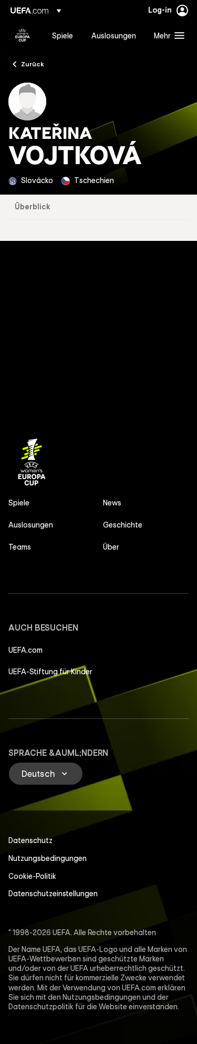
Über (111, 547)
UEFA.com (25, 650)
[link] (62, 35)
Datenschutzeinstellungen (53, 893)
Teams (19, 547)
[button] (166, 35)
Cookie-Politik (32, 876)
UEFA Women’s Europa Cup (22, 35)
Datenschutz (30, 840)
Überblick (32, 207)
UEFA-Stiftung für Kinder (50, 671)
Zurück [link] (32, 63)
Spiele (18, 503)
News (112, 503)
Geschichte (122, 525)
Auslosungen (30, 525)
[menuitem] (62, 35)
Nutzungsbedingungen (47, 858)
